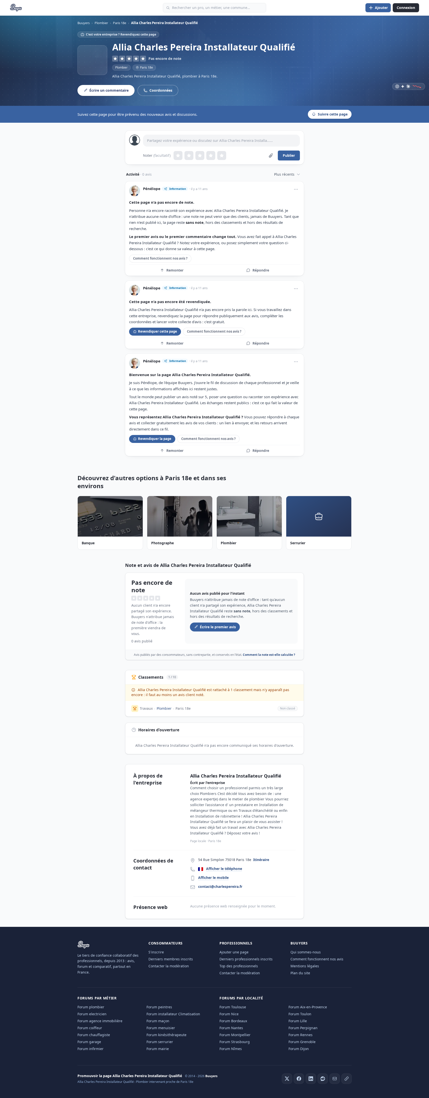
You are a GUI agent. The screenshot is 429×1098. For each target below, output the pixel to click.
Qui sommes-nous (305, 952)
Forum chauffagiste (93, 1034)
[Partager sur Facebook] (299, 1079)
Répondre (260, 270)
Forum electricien (92, 1014)
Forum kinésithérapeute (166, 1034)
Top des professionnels (238, 966)
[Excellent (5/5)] (221, 155)
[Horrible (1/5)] (178, 155)
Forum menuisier (160, 1027)
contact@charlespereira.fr (220, 886)
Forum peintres (159, 1007)
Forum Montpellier (234, 1034)
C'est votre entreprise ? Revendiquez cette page (121, 34)
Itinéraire (261, 859)
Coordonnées (160, 90)
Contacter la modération (168, 966)
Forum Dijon (298, 1048)
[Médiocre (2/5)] (188, 155)
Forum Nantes (231, 1027)
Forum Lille (297, 1021)
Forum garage (89, 1041)
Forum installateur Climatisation (173, 1014)
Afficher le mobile (213, 877)
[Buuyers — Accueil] (16, 8)
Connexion (406, 7)
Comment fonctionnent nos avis (316, 959)
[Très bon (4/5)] (210, 155)
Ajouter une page (234, 952)
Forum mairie (157, 1048)
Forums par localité (241, 998)
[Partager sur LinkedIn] (311, 1079)
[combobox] (214, 7)
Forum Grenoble (302, 1041)
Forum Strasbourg (234, 1041)
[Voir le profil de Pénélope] (134, 190)
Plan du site (300, 973)
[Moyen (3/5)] (199, 155)
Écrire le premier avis (218, 627)
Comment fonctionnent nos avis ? (160, 258)
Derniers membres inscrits (170, 959)
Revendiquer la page (154, 438)
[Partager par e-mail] (335, 1079)
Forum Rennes (300, 1034)
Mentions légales (304, 966)
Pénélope (151, 188)
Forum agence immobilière (99, 1021)
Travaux (146, 708)
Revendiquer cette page (157, 331)
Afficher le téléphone (224, 868)
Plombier (121, 67)
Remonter (174, 270)
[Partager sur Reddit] (323, 1079)
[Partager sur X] (287, 1079)
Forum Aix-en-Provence (307, 1007)
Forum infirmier (90, 1048)
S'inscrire (156, 952)
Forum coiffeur (89, 1027)
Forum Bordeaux (233, 1021)
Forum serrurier (159, 1041)
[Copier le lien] (347, 1079)
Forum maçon (157, 1021)
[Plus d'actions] (296, 189)
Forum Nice (229, 1014)
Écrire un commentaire (109, 90)
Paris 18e (183, 708)
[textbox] (221, 141)
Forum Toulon (299, 1014)
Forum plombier (90, 1007)
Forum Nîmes (230, 1048)
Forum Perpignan (303, 1027)
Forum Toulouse (232, 1007)
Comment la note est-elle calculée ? (269, 655)
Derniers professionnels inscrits (246, 959)
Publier (289, 155)
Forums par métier (97, 998)
